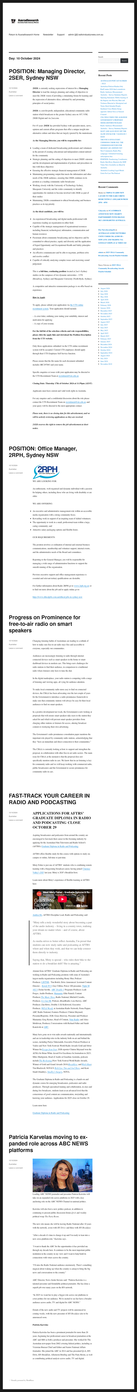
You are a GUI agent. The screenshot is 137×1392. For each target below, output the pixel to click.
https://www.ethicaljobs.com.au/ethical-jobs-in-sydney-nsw (57, 596)
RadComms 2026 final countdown (112, 89)
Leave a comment (16, 95)
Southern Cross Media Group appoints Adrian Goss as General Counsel (112, 112)
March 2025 (104, 336)
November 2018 (106, 364)
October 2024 (105, 350)
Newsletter (48, 34)
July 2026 (104, 291)
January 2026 (105, 308)
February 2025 (105, 339)
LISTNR (45, 982)
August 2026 (105, 288)
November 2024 (106, 347)
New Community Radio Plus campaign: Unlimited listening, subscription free (111, 154)
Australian (13, 91)
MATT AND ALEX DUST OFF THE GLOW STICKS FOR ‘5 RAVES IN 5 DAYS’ (113, 134)
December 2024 (106, 344)
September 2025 (106, 319)
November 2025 (106, 313)
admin (100, 252)
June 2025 (104, 327)
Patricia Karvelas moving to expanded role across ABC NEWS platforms (48, 1143)
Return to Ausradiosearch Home (24, 34)
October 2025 (105, 316)
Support (60, 34)
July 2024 (104, 358)
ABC (46, 1026)
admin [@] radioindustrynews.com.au (85, 34)
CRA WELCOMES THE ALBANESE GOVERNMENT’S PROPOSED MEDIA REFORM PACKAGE (113, 120)
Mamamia (58, 993)
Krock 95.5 (47, 985)
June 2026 (104, 294)
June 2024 (104, 361)
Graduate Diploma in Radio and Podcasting (59, 846)
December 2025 (106, 311)
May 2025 (104, 330)
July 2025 (104, 325)
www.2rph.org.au (81, 585)
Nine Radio (74, 1019)
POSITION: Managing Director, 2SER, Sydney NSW (47, 74)
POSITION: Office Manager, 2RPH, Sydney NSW (43, 451)
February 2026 (105, 305)
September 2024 (106, 353)
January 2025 (105, 341)
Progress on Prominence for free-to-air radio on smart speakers (44, 623)
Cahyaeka (102, 210)
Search (100, 57)
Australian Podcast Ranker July (111, 86)
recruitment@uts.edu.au (69, 375)
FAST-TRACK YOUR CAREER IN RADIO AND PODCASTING (49, 799)
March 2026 (104, 302)
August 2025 (105, 322)
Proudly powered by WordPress (22, 1380)
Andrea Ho (37, 914)
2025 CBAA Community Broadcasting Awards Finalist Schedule (111, 268)
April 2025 (104, 333)
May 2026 (104, 297)
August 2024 (105, 355)
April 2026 (104, 299)
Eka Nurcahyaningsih (106, 229)
